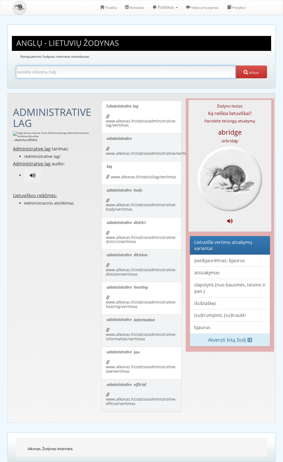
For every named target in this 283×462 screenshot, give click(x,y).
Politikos (166, 7)
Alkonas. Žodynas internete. (50, 448)
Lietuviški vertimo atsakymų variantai (223, 245)
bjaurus (202, 327)
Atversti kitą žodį (228, 339)
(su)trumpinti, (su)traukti (220, 315)
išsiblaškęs (205, 303)
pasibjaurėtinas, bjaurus (219, 260)
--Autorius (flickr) (25, 140)
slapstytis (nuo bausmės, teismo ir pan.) (230, 288)
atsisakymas (207, 273)
